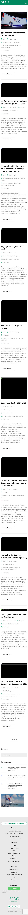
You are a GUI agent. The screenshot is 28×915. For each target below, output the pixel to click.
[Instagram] (12, 906)
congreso (11, 45)
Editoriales (5, 256)
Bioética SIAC (6, 335)
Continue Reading (7, 74)
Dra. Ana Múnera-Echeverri (9, 406)
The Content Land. (17, 911)
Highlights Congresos (14, 42)
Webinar (3, 180)
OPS (9, 495)
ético (22, 338)
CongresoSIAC (18, 45)
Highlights (13, 259)
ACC (3, 259)
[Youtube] (15, 906)
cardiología (5, 45)
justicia (2, 340)
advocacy (4, 495)
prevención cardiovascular (17, 495)
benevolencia (5, 338)
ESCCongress (10, 569)
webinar (12, 185)
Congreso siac (12, 110)
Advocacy (5, 492)
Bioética (12, 338)
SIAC (4, 39)
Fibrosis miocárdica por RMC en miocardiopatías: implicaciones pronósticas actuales (15, 785)
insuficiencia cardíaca (7, 183)
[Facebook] (9, 906)
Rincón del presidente (8, 413)
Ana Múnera (5, 416)
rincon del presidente (14, 416)
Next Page (14, 739)
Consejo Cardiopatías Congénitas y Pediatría (14, 178)
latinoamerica (4, 47)
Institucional (13, 624)
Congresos (5, 42)
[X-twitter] (18, 906)
